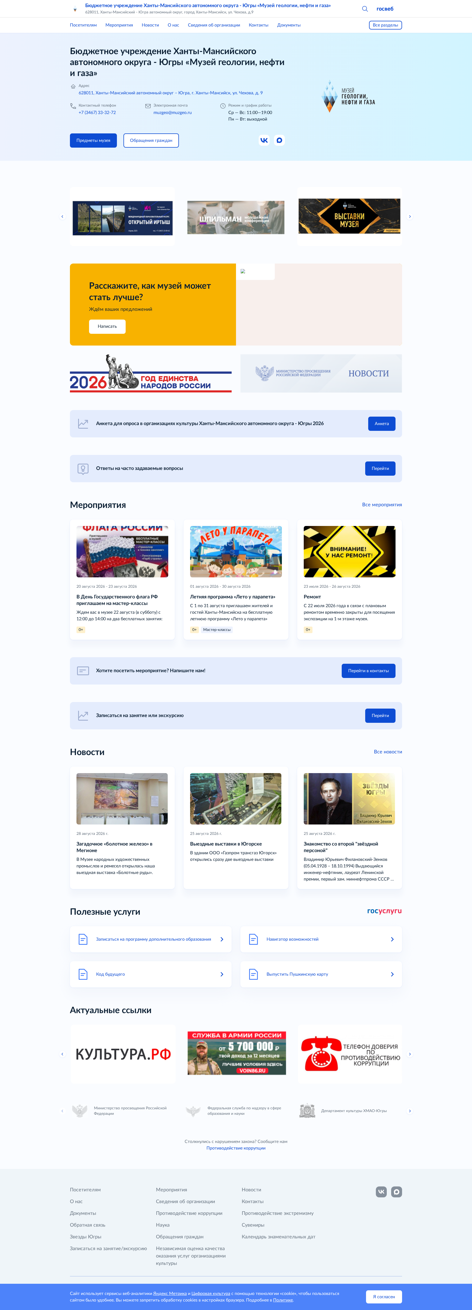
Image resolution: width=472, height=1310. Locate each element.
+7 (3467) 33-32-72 (97, 112)
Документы (289, 25)
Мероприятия (119, 25)
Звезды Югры (85, 1237)
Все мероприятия (382, 504)
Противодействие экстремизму (278, 1213)
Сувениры (253, 1225)
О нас (173, 25)
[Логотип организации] (75, 8)
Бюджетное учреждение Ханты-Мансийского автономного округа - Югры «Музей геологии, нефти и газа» (208, 5)
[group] (122, 216)
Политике (283, 1300)
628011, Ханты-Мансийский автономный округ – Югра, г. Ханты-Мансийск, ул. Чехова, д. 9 (171, 93)
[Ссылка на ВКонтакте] (381, 1191)
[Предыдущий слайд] (62, 216)
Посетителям (83, 25)
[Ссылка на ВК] (264, 140)
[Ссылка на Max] (279, 140)
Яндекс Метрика (170, 1293)
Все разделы (385, 25)
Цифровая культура (210, 1293)
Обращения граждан (179, 1237)
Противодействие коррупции (236, 1148)
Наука (163, 1225)
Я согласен (384, 1297)
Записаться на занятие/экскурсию (108, 1248)
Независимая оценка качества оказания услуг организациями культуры (191, 1256)
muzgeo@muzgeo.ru (173, 112)
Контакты (259, 25)
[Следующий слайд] (409, 216)
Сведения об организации (214, 25)
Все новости (388, 752)
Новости (150, 25)
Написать (107, 326)
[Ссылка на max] (396, 1191)
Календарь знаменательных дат (278, 1237)
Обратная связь (87, 1225)
